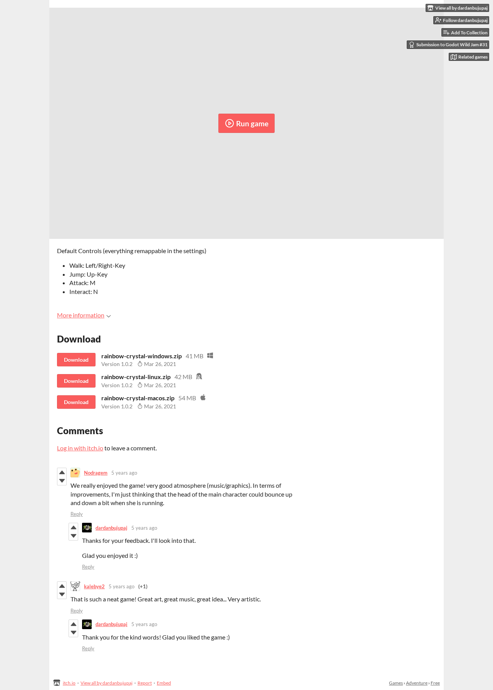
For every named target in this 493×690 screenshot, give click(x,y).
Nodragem (95, 473)
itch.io (69, 683)
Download (76, 359)
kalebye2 (94, 586)
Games (396, 683)
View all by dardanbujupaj (106, 683)
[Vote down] (61, 481)
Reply (76, 514)
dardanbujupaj (111, 528)
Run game (252, 123)
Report (145, 683)
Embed (164, 683)
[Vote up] (61, 472)
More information (80, 315)
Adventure (417, 683)
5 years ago (124, 473)
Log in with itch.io (80, 448)
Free (435, 683)
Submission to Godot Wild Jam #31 (452, 44)
